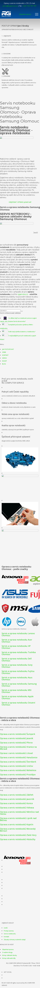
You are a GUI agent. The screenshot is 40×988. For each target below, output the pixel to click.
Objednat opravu (8, 949)
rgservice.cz (23, 294)
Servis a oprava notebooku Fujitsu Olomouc (18, 672)
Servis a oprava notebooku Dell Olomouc (17, 659)
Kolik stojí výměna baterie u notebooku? (21, 332)
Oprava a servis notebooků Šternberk (18, 761)
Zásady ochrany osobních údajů (15, 940)
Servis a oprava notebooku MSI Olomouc (16, 691)
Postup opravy (9, 931)
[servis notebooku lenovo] (17, 860)
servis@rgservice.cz (10, 6)
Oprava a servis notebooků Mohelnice (18, 770)
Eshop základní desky (9, 955)
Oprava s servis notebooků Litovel (16, 753)
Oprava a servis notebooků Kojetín (16, 824)
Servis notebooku (10, 934)
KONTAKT (5, 355)
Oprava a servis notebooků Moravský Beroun (18, 829)
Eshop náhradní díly (9, 958)
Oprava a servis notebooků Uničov (16, 766)
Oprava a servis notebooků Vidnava (17, 807)
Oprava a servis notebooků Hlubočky (17, 839)
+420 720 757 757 (29, 6)
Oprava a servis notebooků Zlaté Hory (18, 835)
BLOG (4, 364)
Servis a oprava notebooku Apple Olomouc (17, 697)
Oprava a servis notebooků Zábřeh (16, 794)
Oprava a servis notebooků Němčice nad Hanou (19, 813)
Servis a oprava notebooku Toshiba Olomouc (19, 653)
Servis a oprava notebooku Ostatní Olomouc (18, 703)
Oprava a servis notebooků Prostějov (18, 774)
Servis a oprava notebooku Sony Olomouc (17, 666)
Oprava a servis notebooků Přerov (16, 742)
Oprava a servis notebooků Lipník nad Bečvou (18, 819)
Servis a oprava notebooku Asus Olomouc (17, 678)
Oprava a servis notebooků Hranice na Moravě (18, 747)
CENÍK (4, 352)
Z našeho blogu (7, 952)
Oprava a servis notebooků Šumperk (17, 734)
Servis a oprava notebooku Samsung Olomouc (19, 684)
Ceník (6, 928)
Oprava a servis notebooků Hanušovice (18, 757)
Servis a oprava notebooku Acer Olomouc (17, 640)
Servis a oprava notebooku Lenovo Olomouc (18, 634)
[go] (22, 311)
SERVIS (4, 358)
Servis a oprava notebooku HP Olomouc (16, 647)
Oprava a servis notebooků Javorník (17, 799)
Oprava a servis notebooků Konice (16, 803)
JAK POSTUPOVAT (8, 349)
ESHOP (4, 361)
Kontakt (6, 937)
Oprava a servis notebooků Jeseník (16, 738)
